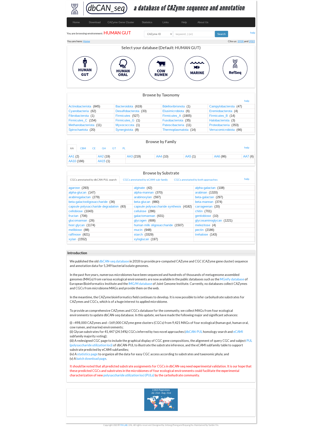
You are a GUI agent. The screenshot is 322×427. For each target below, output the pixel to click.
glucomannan (78, 220)
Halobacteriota (219, 120)
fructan (74, 216)
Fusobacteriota (173, 120)
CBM (83, 148)
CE (94, 148)
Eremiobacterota (221, 111)
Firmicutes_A (172, 115)
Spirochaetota (79, 129)
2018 (241, 41)
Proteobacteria (220, 125)
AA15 (101, 161)
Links (165, 22)
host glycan (77, 225)
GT (114, 148)
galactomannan (145, 216)
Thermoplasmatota (175, 129)
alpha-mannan (144, 192)
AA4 (159, 156)
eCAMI (238, 332)
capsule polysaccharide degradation (94, 206)
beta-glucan (142, 202)
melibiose (76, 230)
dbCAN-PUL (193, 332)
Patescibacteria (173, 125)
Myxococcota (125, 125)
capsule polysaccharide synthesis (158, 206)
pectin (199, 230)
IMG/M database (140, 284)
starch (139, 234)
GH (104, 148)
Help (184, 22)
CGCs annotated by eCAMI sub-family (145, 179)
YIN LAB (124, 425)
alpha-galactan (205, 188)
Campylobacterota (222, 106)
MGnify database (232, 279)
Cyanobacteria (79, 111)
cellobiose (76, 211)
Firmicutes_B (219, 115)
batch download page (91, 359)
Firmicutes (123, 115)
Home (76, 22)
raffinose (75, 234)
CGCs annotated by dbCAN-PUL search (93, 179)
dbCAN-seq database (114, 261)
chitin (199, 211)
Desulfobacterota (128, 111)
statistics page (87, 354)
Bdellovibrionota (174, 106)
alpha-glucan (78, 192)
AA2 (101, 156)
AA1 (71, 156)
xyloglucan (142, 239)
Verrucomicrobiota (222, 129)
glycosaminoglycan (209, 220)
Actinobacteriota (80, 106)
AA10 (72, 161)
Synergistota (125, 129)
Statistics (147, 22)
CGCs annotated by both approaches (196, 179)
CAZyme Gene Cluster (121, 22)
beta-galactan (205, 197)
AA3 (130, 156)
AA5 (188, 156)
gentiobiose (203, 216)
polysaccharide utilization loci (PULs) (128, 375)
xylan (73, 239)
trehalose (202, 234)
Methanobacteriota (82, 125)
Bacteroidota (125, 106)
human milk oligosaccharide (154, 225)
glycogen (140, 220)
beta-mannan (204, 202)
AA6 (217, 156)
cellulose (140, 211)
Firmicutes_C (78, 120)
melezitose (203, 225)
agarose (75, 188)
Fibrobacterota (79, 115)
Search (221, 34)
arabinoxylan (143, 197)
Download (95, 22)
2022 (252, 41)
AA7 (246, 156)
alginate (140, 188)
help (252, 32)
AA (72, 148)
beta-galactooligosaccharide (88, 202)
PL (123, 148)
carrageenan (204, 206)
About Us (203, 22)
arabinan (201, 192)
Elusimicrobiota (173, 111)
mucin (138, 230)
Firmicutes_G (125, 120)
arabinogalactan (80, 197)
